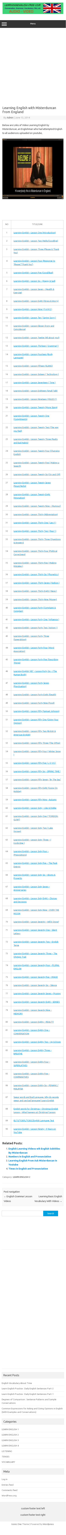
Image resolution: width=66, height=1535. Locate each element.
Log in (4, 1479)
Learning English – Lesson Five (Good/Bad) (33, 273)
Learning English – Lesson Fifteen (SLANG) (33, 366)
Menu (33, 23)
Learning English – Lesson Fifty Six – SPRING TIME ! (37, 771)
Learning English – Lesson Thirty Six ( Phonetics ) (36, 574)
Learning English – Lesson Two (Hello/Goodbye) (36, 241)
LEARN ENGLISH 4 (10, 1445)
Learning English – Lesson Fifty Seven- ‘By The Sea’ (37, 780)
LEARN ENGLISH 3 (10, 1440)
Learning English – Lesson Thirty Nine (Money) (35, 599)
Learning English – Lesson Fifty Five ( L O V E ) (35, 763)
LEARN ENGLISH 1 (10, 1429)
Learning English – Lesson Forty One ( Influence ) (36, 619)
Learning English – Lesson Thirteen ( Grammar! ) (36, 346)
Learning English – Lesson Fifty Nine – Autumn (35, 800)
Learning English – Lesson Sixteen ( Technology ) (36, 374)
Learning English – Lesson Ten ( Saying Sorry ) (35, 318)
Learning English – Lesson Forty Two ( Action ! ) (36, 628)
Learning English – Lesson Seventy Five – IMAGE (36, 977)
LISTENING (7, 1451)
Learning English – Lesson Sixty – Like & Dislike (35, 808)
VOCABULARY (8, 1462)
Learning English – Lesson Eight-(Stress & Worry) (36, 301)
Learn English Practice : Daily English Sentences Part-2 (28, 1388)
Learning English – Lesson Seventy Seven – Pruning (37, 993)
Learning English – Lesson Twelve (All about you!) (36, 338)
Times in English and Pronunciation (28, 1168)
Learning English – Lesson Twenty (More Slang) (35, 407)
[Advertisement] (33, 65)
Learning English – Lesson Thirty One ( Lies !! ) (35, 523)
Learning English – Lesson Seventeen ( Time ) (35, 382)
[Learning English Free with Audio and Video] (33, 13)
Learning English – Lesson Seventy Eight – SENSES (37, 1002)
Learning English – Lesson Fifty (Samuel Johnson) (36, 711)
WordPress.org (9, 1495)
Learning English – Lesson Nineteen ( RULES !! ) (35, 399)
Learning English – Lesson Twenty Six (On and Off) (37, 474)
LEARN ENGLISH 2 (21, 1177)
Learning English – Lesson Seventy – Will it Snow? (36, 922)
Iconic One (16, 1524)
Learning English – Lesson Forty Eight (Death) (35, 694)
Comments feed (9, 1490)
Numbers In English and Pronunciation (29, 1156)
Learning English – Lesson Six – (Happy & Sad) (34, 281)
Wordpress (48, 1524)
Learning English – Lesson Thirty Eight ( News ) (35, 591)
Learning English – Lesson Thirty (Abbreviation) (36, 514)
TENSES (5, 1456)
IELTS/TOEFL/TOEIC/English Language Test (34, 1120)
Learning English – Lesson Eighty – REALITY (34, 1022)
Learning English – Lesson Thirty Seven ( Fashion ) (37, 583)
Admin (10, 117)
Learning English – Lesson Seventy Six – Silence (35, 985)
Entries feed (8, 1485)
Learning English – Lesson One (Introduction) (35, 233)
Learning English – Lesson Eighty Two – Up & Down (37, 1042)
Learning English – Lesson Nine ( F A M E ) (33, 309)
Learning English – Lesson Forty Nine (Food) (34, 703)
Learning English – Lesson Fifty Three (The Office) (37, 743)
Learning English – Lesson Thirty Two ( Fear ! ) (35, 531)
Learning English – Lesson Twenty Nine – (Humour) (37, 506)
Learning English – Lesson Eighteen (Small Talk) (36, 391)
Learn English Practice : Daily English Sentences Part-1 (28, 1394)
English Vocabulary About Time (17, 1383)
